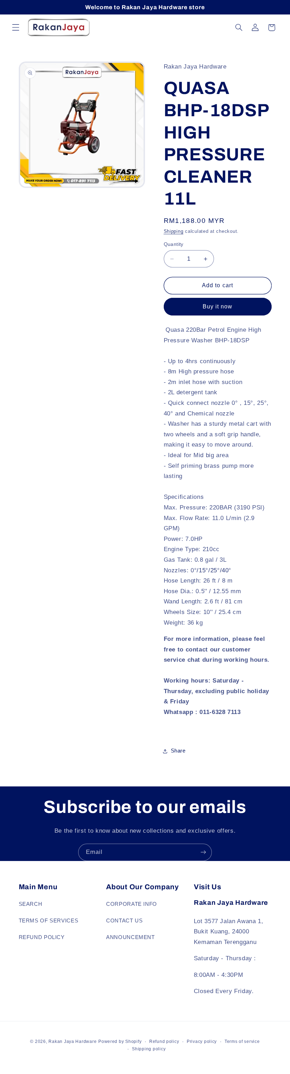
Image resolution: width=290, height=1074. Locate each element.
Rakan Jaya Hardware (72, 1041)
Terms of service (242, 1041)
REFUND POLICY (42, 937)
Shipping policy (149, 1049)
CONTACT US (124, 920)
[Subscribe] (203, 852)
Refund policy (164, 1041)
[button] (15, 27)
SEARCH (30, 904)
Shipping (174, 231)
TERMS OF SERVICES (49, 920)
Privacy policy (202, 1041)
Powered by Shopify (119, 1041)
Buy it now (218, 306)
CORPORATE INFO (131, 904)
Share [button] (178, 751)
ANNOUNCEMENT (130, 937)
